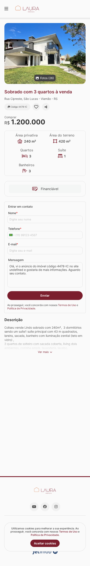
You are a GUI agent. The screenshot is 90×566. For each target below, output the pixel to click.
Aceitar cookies (45, 543)
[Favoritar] (36, 107)
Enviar (45, 295)
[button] (45, 53)
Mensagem (16, 260)
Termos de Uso (67, 305)
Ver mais (43, 352)
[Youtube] (34, 506)
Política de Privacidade (21, 308)
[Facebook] (45, 506)
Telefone (14, 228)
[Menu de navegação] (6, 9)
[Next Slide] (82, 53)
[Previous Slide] (7, 53)
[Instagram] (55, 506)
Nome (13, 213)
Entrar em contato (20, 206)
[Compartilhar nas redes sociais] (46, 107)
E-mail (13, 244)
